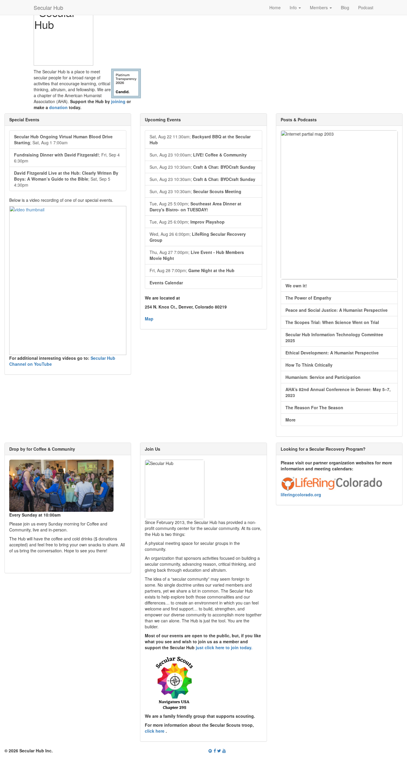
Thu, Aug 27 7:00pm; (197, 255)
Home (275, 7)
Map (149, 319)
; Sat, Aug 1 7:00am (63, 139)
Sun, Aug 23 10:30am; (202, 167)
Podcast (365, 7)
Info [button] (294, 7)
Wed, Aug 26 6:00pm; (198, 237)
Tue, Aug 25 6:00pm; (187, 222)
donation (58, 107)
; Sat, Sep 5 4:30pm (66, 179)
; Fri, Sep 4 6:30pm (67, 158)
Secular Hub (48, 7)
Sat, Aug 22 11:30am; (200, 139)
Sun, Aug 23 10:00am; (198, 155)
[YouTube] (224, 751)
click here (155, 731)
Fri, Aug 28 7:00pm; (192, 270)
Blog (345, 7)
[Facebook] (215, 751)
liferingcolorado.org (301, 494)
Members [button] (319, 7)
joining (118, 101)
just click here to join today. (224, 647)
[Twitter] (219, 751)
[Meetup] (210, 751)
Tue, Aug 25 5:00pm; (195, 207)
